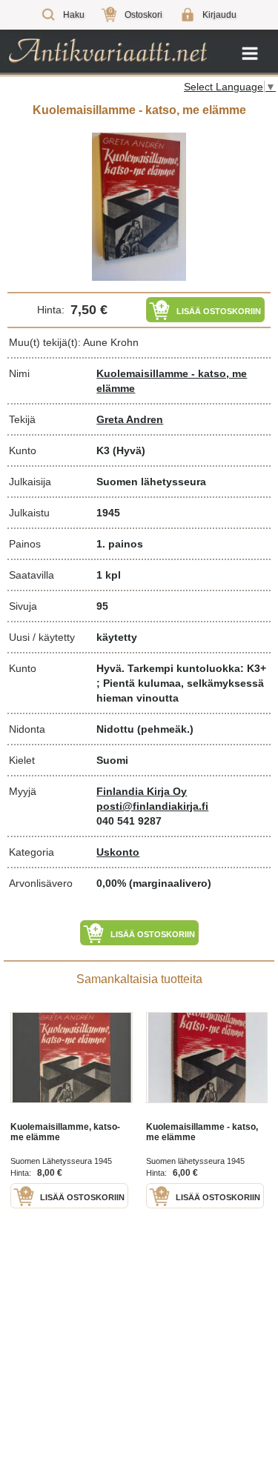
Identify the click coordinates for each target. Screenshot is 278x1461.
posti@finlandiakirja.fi (152, 806)
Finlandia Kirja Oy (141, 791)
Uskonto (117, 852)
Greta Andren (129, 419)
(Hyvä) (129, 450)
